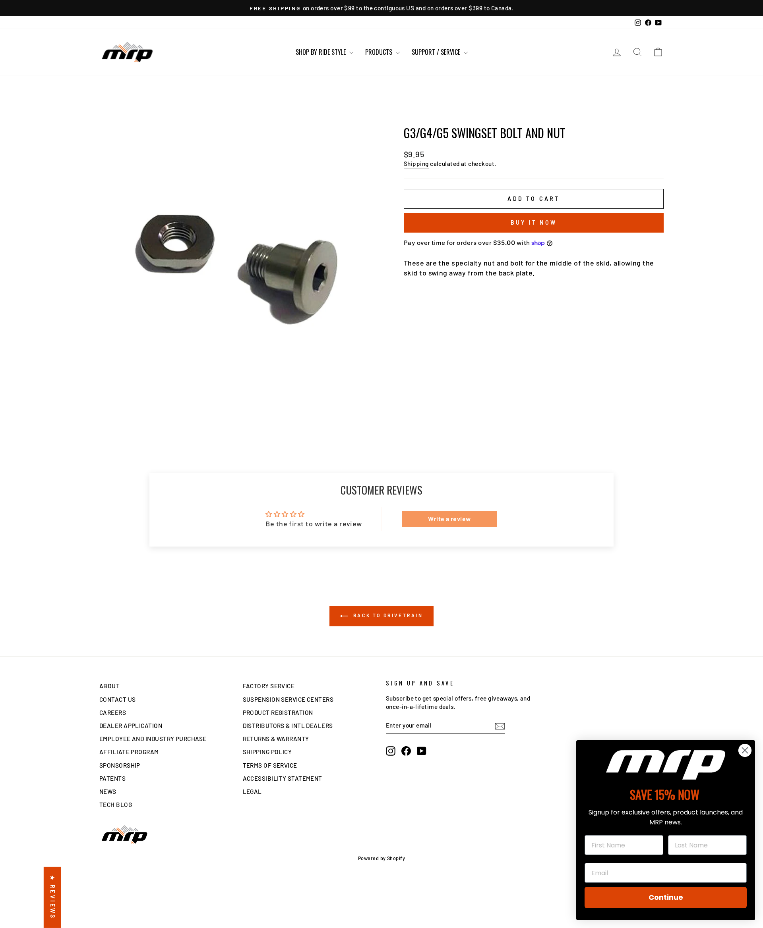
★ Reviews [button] (52, 897)
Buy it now (534, 222)
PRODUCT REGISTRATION (278, 712)
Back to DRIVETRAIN (387, 615)
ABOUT (109, 685)
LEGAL (252, 791)
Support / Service (437, 52)
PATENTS (112, 778)
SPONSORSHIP (119, 765)
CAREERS (112, 712)
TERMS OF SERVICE (270, 765)
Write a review (449, 518)
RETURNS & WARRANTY (276, 738)
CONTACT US (117, 699)
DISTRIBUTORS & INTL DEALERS (288, 725)
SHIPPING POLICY (267, 751)
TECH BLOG (115, 804)
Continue (666, 897)
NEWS (107, 791)
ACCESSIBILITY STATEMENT (282, 778)
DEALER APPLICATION (130, 725)
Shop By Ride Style (321, 52)
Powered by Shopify (381, 858)
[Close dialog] (745, 750)
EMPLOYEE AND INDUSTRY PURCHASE (153, 738)
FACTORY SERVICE (269, 685)
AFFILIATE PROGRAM (129, 751)
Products (379, 52)
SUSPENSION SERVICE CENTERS (288, 699)
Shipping (416, 163)
